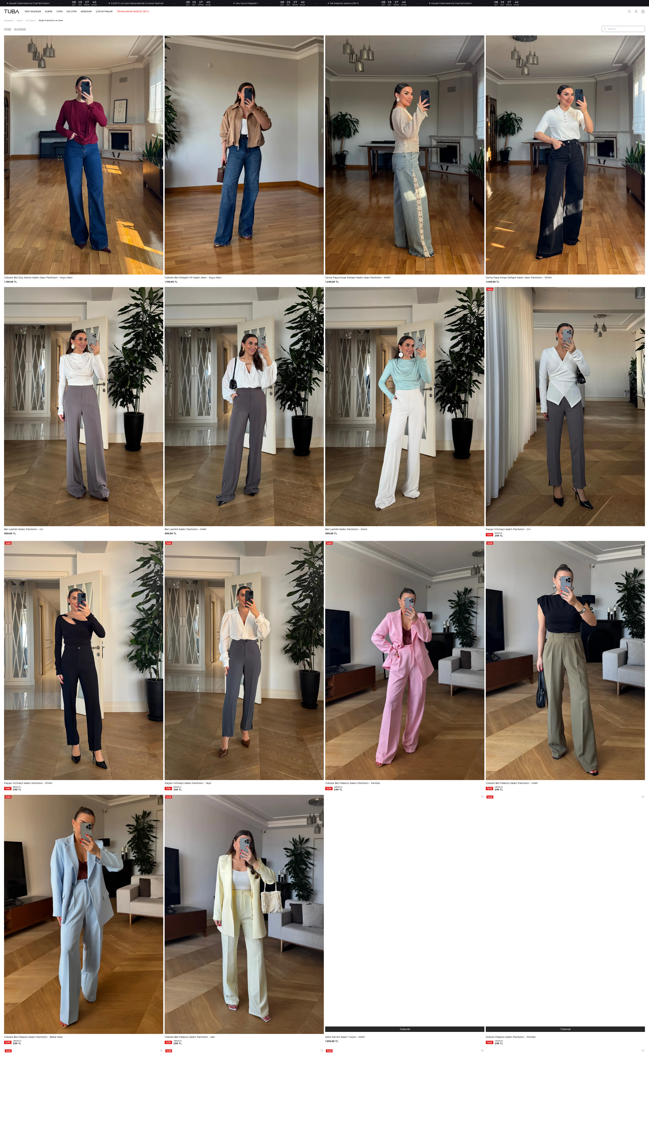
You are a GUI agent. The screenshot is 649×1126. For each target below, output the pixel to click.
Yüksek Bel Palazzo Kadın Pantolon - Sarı (190, 1036)
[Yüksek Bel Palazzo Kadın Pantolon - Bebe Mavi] (83, 914)
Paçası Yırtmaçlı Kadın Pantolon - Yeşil (188, 783)
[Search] (629, 11)
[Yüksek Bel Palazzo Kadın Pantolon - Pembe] (404, 660)
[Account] (636, 11)
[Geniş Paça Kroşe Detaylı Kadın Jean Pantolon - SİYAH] (565, 155)
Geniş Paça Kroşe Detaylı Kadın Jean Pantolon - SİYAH (519, 277)
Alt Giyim (30, 20)
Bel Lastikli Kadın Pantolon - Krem (346, 529)
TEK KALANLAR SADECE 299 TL (133, 11)
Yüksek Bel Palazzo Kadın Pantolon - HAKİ (512, 783)
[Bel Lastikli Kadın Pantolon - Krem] (404, 406)
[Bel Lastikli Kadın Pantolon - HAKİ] (244, 406)
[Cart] (643, 11)
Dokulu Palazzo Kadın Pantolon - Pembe (511, 1036)
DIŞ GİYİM (72, 11)
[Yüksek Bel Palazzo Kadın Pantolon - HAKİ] (565, 660)
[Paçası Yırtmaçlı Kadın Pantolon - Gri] (565, 406)
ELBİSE (48, 11)
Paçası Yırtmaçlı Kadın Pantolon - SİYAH (28, 783)
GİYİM (59, 11)
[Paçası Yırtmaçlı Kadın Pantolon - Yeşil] (244, 660)
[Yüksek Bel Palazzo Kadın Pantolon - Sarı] (244, 914)
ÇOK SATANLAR (104, 11)
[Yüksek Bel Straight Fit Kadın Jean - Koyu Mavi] (244, 155)
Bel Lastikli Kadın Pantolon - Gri (23, 529)
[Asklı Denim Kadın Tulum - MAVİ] (404, 914)
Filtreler (7, 29)
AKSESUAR (86, 11)
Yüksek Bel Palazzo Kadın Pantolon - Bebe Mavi (33, 1036)
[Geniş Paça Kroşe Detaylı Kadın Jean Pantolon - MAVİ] (404, 155)
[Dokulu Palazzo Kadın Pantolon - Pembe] (565, 914)
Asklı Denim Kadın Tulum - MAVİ (345, 1036)
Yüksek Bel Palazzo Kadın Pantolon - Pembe (352, 783)
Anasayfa (8, 20)
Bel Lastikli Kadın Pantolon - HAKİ (185, 529)
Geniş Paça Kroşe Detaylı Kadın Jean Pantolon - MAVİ (357, 277)
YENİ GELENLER (33, 11)
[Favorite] (161, 37)
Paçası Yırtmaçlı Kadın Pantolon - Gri (508, 529)
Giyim (20, 20)
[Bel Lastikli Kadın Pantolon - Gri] (83, 406)
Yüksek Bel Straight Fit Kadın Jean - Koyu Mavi (193, 277)
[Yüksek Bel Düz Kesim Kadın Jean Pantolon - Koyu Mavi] (83, 155)
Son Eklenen (20, 29)
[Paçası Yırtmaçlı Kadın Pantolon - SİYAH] (83, 660)
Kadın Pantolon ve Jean (51, 20)
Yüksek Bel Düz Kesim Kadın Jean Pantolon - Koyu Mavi (38, 277)
